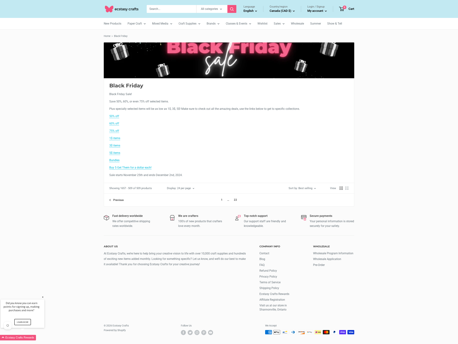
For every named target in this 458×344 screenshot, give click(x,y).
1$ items (114, 138)
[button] (27, 337)
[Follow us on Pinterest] (203, 332)
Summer (315, 23)
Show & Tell (334, 23)
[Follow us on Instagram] (196, 332)
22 (235, 199)
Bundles (114, 160)
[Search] (231, 9)
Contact (264, 253)
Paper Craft (135, 23)
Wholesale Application (327, 259)
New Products (112, 23)
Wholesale (297, 23)
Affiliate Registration (272, 299)
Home (107, 36)
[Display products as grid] (341, 188)
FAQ (262, 265)
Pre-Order (319, 265)
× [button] (42, 297)
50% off (114, 116)
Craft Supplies (187, 23)
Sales (277, 23)
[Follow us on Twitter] (190, 332)
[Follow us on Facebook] (183, 332)
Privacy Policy (268, 276)
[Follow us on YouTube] (210, 332)
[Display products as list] (347, 188)
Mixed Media (160, 23)
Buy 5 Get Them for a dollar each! (130, 167)
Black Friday (121, 36)
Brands (211, 23)
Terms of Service (270, 282)
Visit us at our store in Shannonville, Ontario (273, 307)
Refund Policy (268, 270)
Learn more (22, 322)
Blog (262, 259)
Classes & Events (236, 23)
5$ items (114, 153)
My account (315, 11)
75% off (114, 131)
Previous (118, 200)
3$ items (114, 145)
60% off (114, 123)
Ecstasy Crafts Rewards (274, 294)
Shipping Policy (269, 288)
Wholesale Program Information (333, 253)
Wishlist (262, 23)
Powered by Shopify (115, 330)
